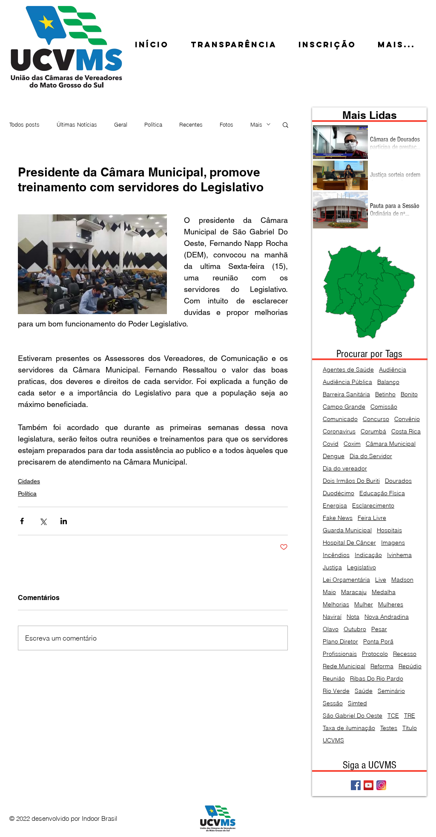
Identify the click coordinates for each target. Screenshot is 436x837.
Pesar (379, 629)
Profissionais (340, 654)
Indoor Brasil (99, 818)
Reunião (334, 678)
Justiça (332, 567)
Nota (353, 617)
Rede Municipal (344, 666)
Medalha (384, 592)
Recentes (191, 124)
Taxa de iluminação (349, 728)
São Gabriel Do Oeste (352, 715)
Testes (388, 728)
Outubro (355, 629)
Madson (402, 579)
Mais (256, 124)
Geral (120, 124)
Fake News (338, 518)
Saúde (364, 691)
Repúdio (410, 666)
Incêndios (336, 555)
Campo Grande (344, 406)
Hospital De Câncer (349, 542)
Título (409, 728)
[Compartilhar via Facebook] (22, 521)
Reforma (381, 666)
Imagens (393, 542)
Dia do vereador (345, 468)
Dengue (333, 456)
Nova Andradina (386, 617)
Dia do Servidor (371, 456)
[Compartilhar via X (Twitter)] (43, 521)
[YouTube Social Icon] (368, 785)
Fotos (226, 124)
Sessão (333, 703)
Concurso (376, 419)
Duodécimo (338, 493)
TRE (409, 715)
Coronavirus (339, 431)
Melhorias (336, 604)
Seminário (391, 691)
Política (153, 124)
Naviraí (332, 617)
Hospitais (389, 530)
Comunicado (340, 419)
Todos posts (24, 124)
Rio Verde (336, 691)
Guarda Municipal (347, 530)
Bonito (409, 394)
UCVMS (333, 740)
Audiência (392, 369)
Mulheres (390, 604)
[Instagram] (381, 785)
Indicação (368, 555)
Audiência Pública (347, 382)
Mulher (363, 604)
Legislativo (361, 567)
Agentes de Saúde (348, 369)
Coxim (352, 443)
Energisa (335, 505)
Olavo (330, 629)
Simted (357, 703)
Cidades (29, 481)
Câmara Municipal (391, 443)
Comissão (383, 406)
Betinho (385, 394)
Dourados (398, 481)
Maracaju (354, 592)
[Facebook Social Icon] (356, 785)
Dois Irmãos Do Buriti (351, 481)
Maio (329, 592)
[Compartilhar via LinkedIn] (64, 521)
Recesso (404, 654)
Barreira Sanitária (346, 394)
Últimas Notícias (77, 124)
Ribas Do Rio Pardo (376, 678)
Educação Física (382, 493)
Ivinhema (399, 555)
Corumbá (373, 431)
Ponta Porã (378, 641)
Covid (330, 443)
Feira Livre (372, 518)
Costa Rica (406, 431)
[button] (285, 124)
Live (380, 579)
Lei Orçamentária (346, 579)
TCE (393, 715)
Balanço (388, 382)
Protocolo (375, 654)
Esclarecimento (373, 505)
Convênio (407, 419)
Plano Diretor (340, 641)
